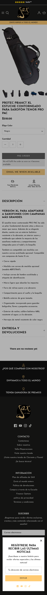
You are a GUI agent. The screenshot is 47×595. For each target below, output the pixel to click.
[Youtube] (22, 586)
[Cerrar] (41, 540)
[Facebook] (18, 586)
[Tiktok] (29, 586)
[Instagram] (26, 586)
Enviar (23, 578)
